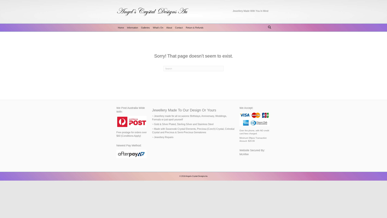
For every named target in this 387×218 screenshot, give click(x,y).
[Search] (269, 27)
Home (121, 27)
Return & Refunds (194, 27)
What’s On (158, 27)
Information (132, 27)
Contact (179, 27)
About (169, 27)
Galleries (145, 27)
